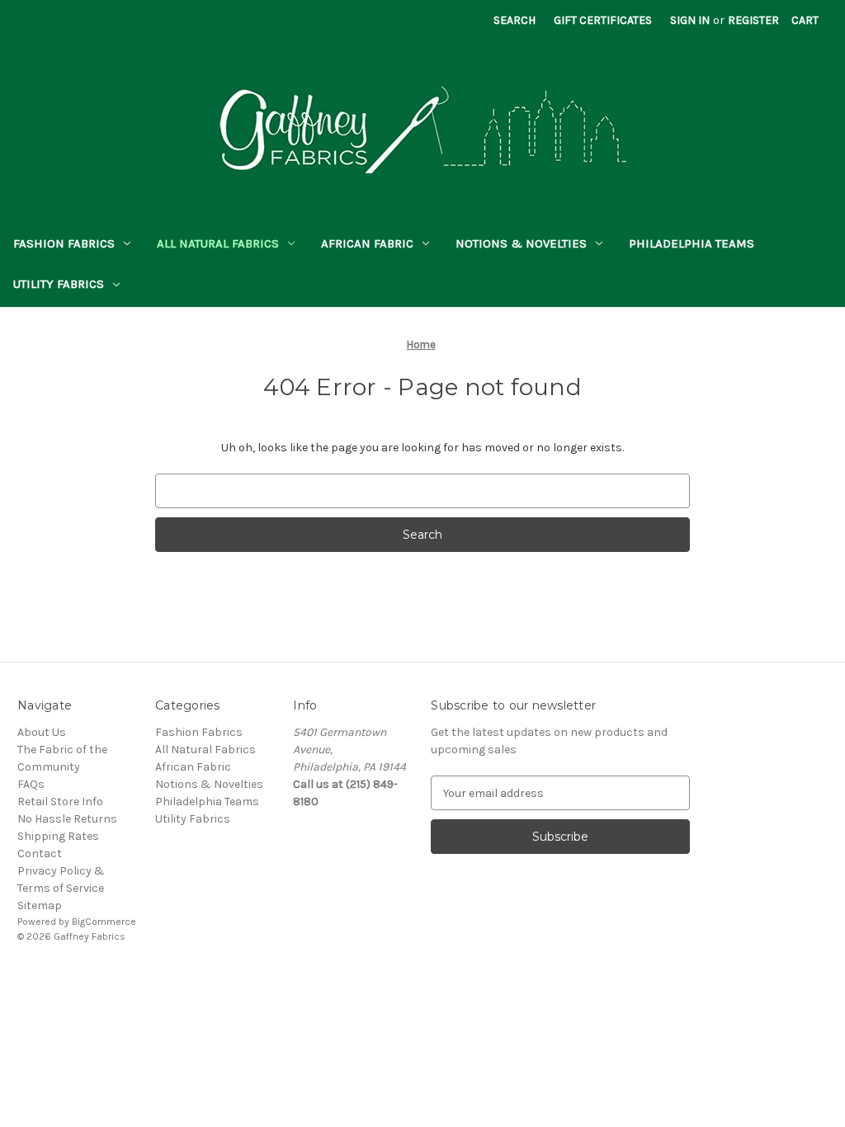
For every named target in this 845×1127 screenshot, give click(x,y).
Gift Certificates (603, 20)
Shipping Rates (58, 836)
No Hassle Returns (67, 819)
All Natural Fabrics (218, 243)
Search (514, 20)
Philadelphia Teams (691, 243)
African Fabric (367, 243)
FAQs (31, 784)
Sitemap (39, 905)
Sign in (690, 20)
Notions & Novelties (521, 243)
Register (753, 20)
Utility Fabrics (58, 283)
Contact (39, 853)
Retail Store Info (60, 802)
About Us (41, 732)
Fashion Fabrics (64, 243)
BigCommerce (104, 921)
